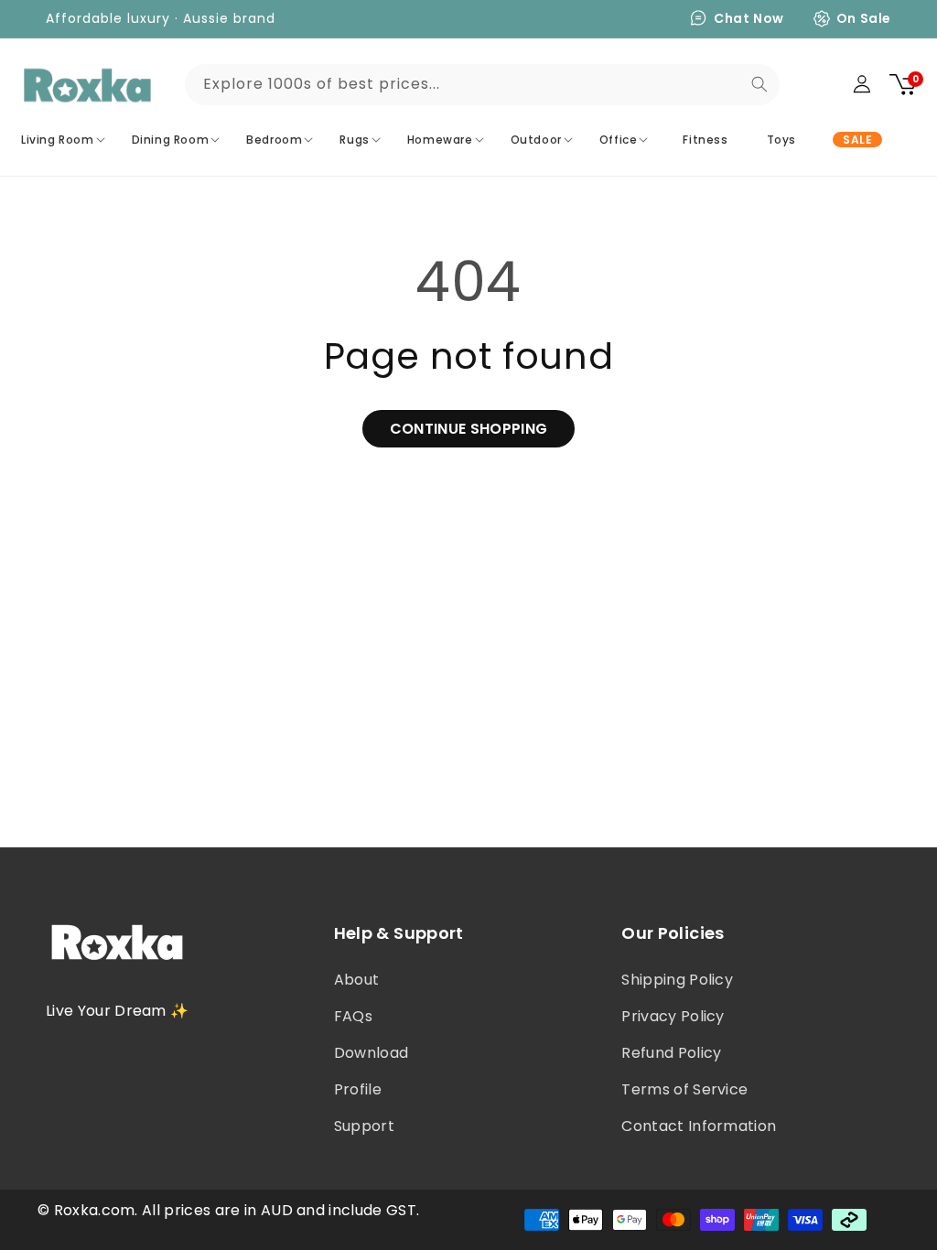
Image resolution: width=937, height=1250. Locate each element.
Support (364, 1126)
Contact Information (698, 1126)
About (357, 979)
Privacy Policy (672, 1016)
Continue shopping (468, 428)
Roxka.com (94, 1210)
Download (371, 1052)
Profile (358, 1089)
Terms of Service (684, 1089)
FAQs (353, 1016)
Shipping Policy (677, 979)
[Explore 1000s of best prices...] (759, 84)
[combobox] (482, 84)
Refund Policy (671, 1052)
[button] (65, 140)
